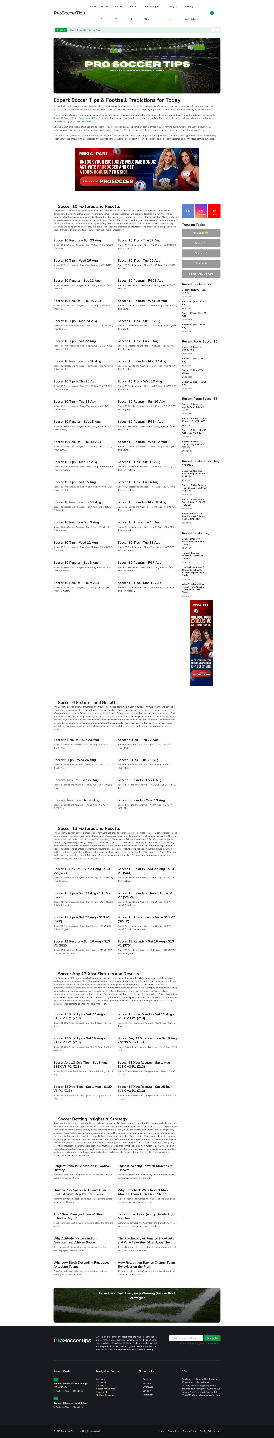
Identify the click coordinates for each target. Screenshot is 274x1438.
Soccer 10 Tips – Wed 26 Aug (76, 260)
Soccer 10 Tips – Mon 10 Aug (139, 583)
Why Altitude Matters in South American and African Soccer (76, 1240)
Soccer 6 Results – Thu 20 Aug (76, 800)
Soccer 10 (118, 13)
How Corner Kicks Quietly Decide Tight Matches (147, 1216)
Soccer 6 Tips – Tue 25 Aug (193, 326)
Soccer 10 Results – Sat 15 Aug (77, 421)
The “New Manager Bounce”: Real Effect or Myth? (79, 1216)
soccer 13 (133, 13)
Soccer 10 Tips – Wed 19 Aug (140, 381)
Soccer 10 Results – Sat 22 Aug (77, 280)
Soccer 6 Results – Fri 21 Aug (139, 780)
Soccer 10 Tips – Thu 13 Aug (139, 522)
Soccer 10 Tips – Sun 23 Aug (139, 321)
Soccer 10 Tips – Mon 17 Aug (75, 462)
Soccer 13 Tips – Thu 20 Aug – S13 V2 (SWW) (146, 919)
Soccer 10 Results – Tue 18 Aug (77, 361)
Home (93, 6)
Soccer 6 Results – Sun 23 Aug (194, 291)
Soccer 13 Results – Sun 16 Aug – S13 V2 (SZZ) (82, 943)
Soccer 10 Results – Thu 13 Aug (77, 442)
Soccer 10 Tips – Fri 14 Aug (138, 482)
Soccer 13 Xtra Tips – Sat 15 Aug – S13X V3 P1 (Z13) (193, 502)
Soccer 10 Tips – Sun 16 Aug (139, 462)
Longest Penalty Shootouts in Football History (193, 541)
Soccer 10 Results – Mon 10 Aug (142, 502)
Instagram (148, 1394)
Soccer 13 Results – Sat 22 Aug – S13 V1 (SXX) (194, 420)
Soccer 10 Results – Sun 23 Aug (77, 240)
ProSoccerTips (62, 1391)
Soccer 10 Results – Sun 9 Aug (76, 522)
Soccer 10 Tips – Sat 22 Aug (75, 341)
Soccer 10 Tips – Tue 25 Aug (139, 260)
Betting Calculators (191, 13)
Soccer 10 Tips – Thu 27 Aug (84, 30)
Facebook (148, 1379)
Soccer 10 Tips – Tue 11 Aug (139, 542)
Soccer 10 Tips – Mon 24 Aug (75, 321)
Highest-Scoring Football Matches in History (192, 556)
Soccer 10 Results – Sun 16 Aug (141, 401)
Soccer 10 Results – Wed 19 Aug (142, 301)
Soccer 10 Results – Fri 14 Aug (140, 421)
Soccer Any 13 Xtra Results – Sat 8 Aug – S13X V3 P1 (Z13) (193, 516)
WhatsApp (148, 1387)
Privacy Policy (214, 1343)
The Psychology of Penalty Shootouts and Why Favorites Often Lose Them (146, 1240)
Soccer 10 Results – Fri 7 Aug (139, 562)
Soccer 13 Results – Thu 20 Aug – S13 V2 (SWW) (193, 444)
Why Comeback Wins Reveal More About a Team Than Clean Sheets (193, 588)
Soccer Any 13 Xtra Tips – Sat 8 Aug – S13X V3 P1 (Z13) (82, 1064)
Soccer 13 (68, 118)
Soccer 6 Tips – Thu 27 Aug (193, 303)
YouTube (147, 1383)
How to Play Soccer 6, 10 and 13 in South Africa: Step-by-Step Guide (193, 571)
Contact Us (173, 1431)
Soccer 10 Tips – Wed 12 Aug (76, 542)
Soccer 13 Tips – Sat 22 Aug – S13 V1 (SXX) (82, 919)
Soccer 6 (104, 13)
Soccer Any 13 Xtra (151, 13)
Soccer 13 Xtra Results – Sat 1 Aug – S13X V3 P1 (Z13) (145, 1064)
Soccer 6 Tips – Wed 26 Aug (194, 314)
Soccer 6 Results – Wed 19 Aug (141, 800)
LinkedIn (147, 1391)
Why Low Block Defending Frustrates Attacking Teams (81, 1264)
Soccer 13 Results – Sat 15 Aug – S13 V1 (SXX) (146, 943)
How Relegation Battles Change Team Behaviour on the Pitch (146, 1264)
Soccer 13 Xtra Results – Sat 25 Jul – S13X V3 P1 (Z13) (145, 1088)
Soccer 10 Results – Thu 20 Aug (77, 301)
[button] (217, 13)
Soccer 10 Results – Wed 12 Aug (142, 442)
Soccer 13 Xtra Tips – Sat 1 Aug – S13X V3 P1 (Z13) (83, 1088)
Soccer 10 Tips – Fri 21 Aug (138, 341)
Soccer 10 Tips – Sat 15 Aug (75, 482)
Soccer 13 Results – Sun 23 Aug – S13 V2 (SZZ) (193, 407)
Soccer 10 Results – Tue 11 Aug (77, 502)
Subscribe (212, 1338)
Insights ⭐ (173, 13)
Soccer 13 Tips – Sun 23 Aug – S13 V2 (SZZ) (194, 431)
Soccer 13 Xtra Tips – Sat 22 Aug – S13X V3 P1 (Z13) (193, 474)
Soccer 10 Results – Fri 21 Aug (140, 280)
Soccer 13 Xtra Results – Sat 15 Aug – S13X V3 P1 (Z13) (194, 488)
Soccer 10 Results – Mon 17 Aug (142, 361)
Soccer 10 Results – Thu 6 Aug (76, 583)
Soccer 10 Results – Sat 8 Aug (76, 562)
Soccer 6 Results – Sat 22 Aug (76, 780)
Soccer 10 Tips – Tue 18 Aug (75, 401)
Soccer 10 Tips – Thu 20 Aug (75, 381)
